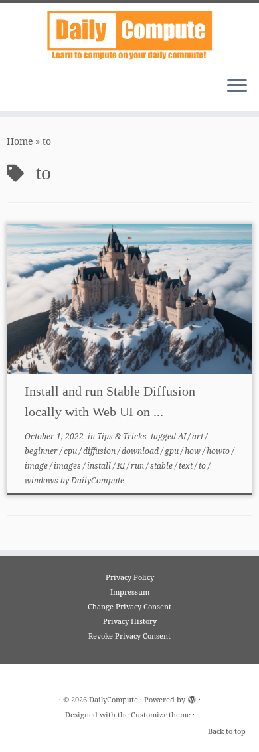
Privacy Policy (130, 577)
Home (20, 141)
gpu (173, 451)
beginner (42, 451)
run (138, 465)
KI (122, 465)
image (37, 465)
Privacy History (130, 621)
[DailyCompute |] (129, 35)
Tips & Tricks (123, 436)
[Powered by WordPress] (192, 697)
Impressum (129, 592)
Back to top (227, 731)
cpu (71, 451)
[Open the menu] (237, 87)
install (100, 465)
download (141, 451)
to (203, 465)
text (187, 465)
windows (42, 480)
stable (162, 465)
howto (219, 451)
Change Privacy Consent (129, 606)
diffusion (100, 451)
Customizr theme (161, 714)
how (194, 451)
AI (183, 436)
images (68, 465)
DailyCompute (97, 480)
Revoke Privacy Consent (129, 635)
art (198, 436)
